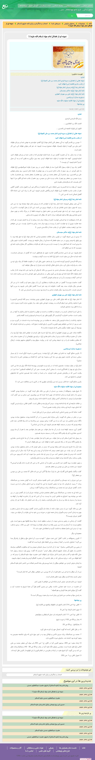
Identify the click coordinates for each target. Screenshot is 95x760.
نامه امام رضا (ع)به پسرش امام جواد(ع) (70, 87)
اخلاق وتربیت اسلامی (72, 5)
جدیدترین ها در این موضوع (77, 681)
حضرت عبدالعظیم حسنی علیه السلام (47, 698)
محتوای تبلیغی (88, 5)
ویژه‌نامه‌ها (23, 5)
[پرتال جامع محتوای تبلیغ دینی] (8, 6)
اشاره (82, 77)
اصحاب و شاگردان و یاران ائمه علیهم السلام (32, 23)
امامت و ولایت (46, 5)
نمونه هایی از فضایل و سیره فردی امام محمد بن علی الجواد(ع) (62, 80)
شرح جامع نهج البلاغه (73, 9)
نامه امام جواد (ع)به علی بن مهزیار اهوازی (69, 94)
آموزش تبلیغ (33, 5)
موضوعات (81, 23)
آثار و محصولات (15, 748)
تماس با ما (29, 750)
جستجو (72, 15)
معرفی (51, 748)
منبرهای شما (55, 23)
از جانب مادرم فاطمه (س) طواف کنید (71, 84)
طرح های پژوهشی (63, 750)
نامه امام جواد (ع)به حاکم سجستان (72, 90)
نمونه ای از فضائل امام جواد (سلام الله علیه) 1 (47, 691)
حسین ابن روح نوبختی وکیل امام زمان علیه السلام (47, 704)
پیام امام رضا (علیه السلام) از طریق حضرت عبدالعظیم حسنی (47, 685)
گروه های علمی (44, 750)
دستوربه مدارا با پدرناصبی (75, 97)
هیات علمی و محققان (35, 748)
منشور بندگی (88, 9)
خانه (90, 23)
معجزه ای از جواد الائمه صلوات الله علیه (70, 100)
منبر (62, 9)
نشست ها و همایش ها (68, 748)
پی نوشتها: (80, 104)
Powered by (85, 759)
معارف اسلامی (58, 5)
